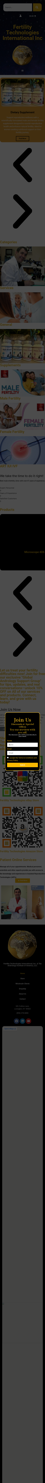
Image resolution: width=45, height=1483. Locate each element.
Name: (9, 741)
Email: (9, 749)
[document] (22, 741)
